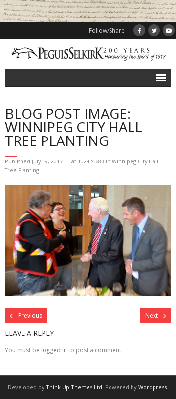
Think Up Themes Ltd (74, 387)
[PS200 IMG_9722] (88, 240)
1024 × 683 (91, 161)
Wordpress (152, 387)
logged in (54, 350)
